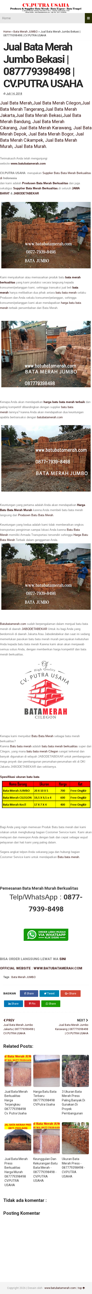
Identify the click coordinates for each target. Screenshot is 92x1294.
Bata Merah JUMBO (25, 31)
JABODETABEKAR (26, 193)
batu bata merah (66, 292)
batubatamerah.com (50, 417)
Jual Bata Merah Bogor (50, 134)
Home (6, 18)
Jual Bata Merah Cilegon (57, 103)
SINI (62, 959)
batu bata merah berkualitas (60, 746)
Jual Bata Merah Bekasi (39, 115)
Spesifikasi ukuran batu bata (19, 777)
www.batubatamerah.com (28, 163)
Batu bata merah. (69, 857)
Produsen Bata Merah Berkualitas (45, 183)
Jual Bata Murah (30, 146)
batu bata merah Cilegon (42, 751)
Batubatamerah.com (13, 624)
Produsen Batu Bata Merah (35, 515)
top (80, 1288)
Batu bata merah (20, 746)
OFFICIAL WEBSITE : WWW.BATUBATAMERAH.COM (41, 968)
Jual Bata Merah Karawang (45, 127)
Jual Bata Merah (16, 103)
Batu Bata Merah (42, 736)
